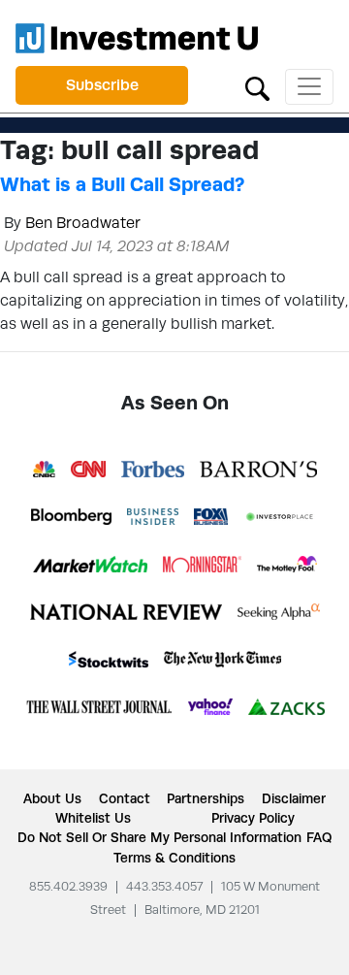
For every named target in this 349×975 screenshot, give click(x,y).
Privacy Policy (253, 818)
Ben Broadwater (83, 222)
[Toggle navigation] (309, 87)
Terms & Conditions (174, 857)
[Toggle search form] (257, 87)
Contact (124, 798)
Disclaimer (294, 798)
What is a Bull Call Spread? (122, 184)
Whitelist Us (93, 818)
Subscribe (102, 85)
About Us (52, 798)
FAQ (319, 837)
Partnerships (205, 798)
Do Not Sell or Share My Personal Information (159, 837)
